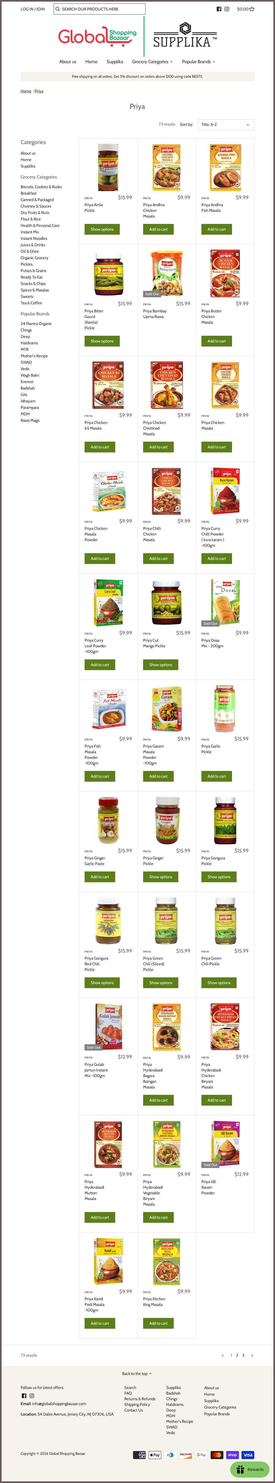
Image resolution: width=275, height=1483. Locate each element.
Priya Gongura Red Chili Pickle (96, 961)
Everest (27, 381)
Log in (27, 9)
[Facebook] (219, 9)
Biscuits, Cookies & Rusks (41, 186)
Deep (25, 336)
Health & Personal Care (40, 225)
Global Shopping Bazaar (67, 1453)
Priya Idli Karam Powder (208, 1184)
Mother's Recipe (34, 355)
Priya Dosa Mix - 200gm (212, 640)
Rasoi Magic (30, 420)
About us (28, 153)
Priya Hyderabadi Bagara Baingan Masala (153, 1072)
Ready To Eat (31, 277)
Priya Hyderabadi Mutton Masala (94, 1187)
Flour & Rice (31, 219)
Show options (102, 229)
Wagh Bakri (30, 375)
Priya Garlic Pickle (210, 746)
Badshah (28, 388)
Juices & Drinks (33, 244)
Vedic (25, 368)
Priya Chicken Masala (212, 422)
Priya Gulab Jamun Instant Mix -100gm (96, 1067)
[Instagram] (227, 9)
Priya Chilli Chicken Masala (152, 531)
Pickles (26, 264)
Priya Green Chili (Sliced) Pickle (153, 961)
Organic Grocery (34, 257)
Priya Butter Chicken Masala (211, 314)
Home (26, 91)
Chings (26, 330)
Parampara (30, 407)
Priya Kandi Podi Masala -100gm (94, 1302)
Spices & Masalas (35, 290)
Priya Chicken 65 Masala (96, 422)
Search (130, 1387)
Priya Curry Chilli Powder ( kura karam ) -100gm (212, 534)
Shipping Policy (137, 1404)
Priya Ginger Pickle (153, 858)
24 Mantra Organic (36, 323)
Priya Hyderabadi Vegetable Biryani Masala (153, 1190)
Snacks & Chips (33, 283)
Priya (39, 91)
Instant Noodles (34, 238)
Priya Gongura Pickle (213, 858)
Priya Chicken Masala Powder (96, 531)
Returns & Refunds (139, 1398)
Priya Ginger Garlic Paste (95, 858)
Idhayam (28, 401)
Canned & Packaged (37, 199)
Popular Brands (35, 313)
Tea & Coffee (31, 303)
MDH (25, 414)
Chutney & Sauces (36, 206)
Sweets (27, 296)
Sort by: (186, 124)
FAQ (128, 1393)
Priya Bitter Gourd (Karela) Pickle (94, 316)
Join (41, 9)
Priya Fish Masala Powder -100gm (93, 752)
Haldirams (29, 343)
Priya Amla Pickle (94, 204)
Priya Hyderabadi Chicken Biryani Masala (211, 1072)
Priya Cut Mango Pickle (154, 640)
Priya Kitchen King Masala (154, 1299)
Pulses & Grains (33, 270)
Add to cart (158, 229)
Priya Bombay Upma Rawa (155, 311)
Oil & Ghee (30, 251)
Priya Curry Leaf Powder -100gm (95, 643)
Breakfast (29, 193)
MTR (24, 349)
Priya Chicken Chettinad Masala (154, 425)
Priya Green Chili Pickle (211, 958)
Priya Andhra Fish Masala (212, 204)
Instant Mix (30, 232)
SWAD (26, 362)
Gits (24, 394)
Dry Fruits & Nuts (35, 212)
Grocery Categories (39, 177)
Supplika (28, 166)
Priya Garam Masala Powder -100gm (153, 752)
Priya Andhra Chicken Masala (154, 207)
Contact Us (133, 1410)
